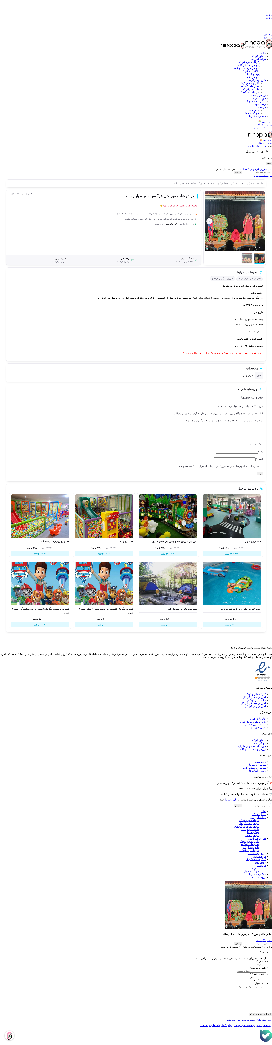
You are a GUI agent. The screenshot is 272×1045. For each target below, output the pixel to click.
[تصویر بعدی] (209, 221)
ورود (269, 163)
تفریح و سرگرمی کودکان (248, 183)
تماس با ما (254, 110)
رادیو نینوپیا (260, 761)
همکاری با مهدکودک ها (254, 767)
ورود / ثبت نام (258, 877)
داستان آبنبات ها (257, 770)
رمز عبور (266, 157)
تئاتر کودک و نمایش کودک (226, 183)
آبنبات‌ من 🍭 (266, 140)
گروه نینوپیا (230, 799)
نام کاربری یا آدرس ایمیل (258, 151)
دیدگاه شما (256, 444)
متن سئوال (259, 983)
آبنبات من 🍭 (265, 121)
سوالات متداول (251, 113)
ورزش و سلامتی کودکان (253, 749)
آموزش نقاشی (251, 77)
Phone (262, 952)
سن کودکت (259, 961)
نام (260, 452)
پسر (253, 980)
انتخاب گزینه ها (264, 940)
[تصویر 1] (259, 258)
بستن (269, 802)
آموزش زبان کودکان (248, 65)
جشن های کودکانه (250, 86)
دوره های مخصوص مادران (252, 746)
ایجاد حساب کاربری (257, 146)
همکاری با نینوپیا (257, 764)
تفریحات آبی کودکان (249, 92)
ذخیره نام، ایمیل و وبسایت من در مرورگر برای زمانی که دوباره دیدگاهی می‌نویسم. (218, 466)
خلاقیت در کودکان (250, 71)
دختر (253, 977)
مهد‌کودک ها (253, 74)
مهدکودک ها (259, 743)
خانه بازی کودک (251, 89)
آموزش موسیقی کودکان (246, 68)
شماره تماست (258, 967)
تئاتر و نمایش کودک (249, 83)
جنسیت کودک (258, 974)
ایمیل (259, 459)
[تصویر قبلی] (260, 221)
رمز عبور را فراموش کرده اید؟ (256, 169)
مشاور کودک (259, 740)
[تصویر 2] (247, 258)
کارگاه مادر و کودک (249, 62)
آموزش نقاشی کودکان (254, 697)
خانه (261, 183)
